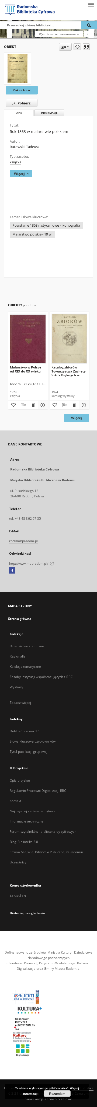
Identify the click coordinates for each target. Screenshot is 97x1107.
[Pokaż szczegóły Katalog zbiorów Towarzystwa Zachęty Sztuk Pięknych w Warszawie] (83, 405)
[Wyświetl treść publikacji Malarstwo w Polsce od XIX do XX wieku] (33, 405)
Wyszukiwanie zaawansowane (59, 34)
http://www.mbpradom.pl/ (29, 563)
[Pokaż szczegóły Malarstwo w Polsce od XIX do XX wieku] (42, 405)
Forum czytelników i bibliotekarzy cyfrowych (43, 831)
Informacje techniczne (27, 821)
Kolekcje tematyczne (25, 666)
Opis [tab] (19, 113)
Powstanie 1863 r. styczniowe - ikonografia (46, 225)
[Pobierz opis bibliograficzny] (23, 405)
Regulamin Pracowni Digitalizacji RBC (38, 790)
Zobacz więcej (20, 702)
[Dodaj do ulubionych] (77, 46)
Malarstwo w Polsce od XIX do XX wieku (25, 369)
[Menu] (91, 4)
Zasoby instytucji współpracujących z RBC (41, 676)
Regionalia (18, 656)
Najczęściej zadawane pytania (33, 811)
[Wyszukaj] (89, 25)
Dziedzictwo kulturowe (27, 646)
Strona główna (20, 618)
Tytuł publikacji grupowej (28, 751)
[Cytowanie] (86, 46)
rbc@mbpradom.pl (23, 541)
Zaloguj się (18, 895)
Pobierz (23, 103)
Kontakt (15, 801)
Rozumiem (57, 1093)
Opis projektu (20, 780)
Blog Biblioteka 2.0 (24, 841)
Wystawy (16, 687)
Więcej (76, 418)
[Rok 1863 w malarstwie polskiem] (17, 68)
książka (15, 162)
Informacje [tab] (49, 113)
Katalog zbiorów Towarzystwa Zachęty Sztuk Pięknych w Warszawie (68, 371)
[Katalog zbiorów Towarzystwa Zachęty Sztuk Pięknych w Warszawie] (69, 339)
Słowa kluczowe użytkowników (33, 741)
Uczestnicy (18, 862)
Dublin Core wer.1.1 (25, 731)
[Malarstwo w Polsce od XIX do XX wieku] (28, 339)
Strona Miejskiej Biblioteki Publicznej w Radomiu (46, 852)
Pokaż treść (22, 90)
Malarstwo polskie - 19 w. (32, 234)
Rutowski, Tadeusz (24, 147)
